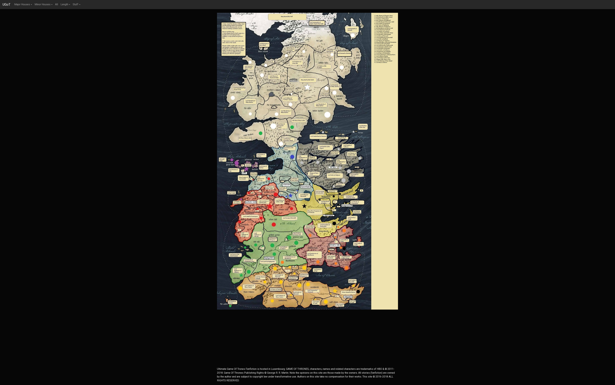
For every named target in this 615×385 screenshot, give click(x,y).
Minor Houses (42, 4)
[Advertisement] (307, 344)
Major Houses (22, 4)
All (56, 4)
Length (64, 4)
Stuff (75, 4)
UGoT (6, 4)
